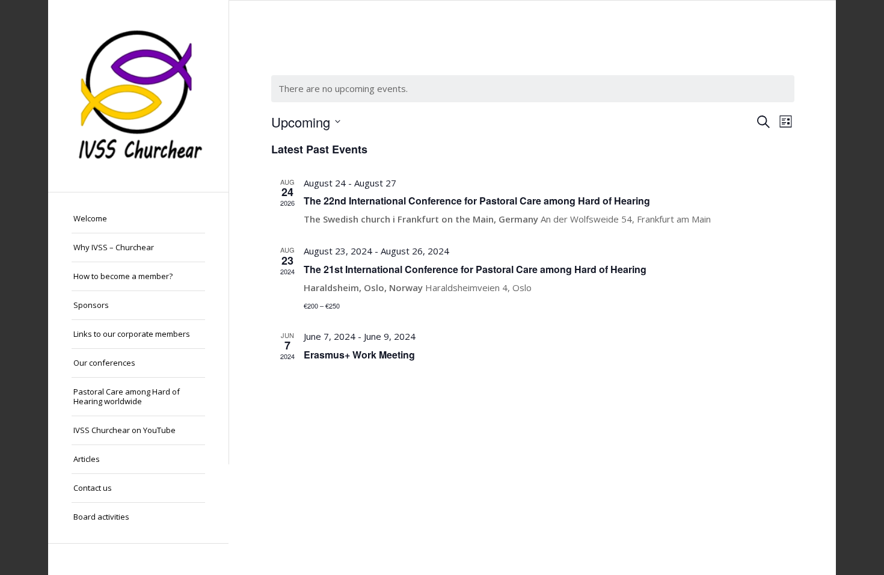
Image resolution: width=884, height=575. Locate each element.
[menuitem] (138, 218)
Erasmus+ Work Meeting (359, 354)
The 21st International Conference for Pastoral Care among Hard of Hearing (475, 269)
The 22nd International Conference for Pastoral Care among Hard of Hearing (477, 201)
